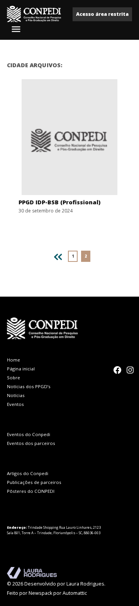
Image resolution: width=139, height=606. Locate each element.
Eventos (15, 404)
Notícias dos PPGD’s (29, 386)
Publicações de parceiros (34, 482)
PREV (56, 255)
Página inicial (21, 369)
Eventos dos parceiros (31, 443)
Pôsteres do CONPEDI (30, 491)
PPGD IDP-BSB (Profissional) (59, 202)
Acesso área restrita (102, 14)
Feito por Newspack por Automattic (47, 593)
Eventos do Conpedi (28, 434)
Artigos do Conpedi (27, 473)
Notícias (16, 395)
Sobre (13, 377)
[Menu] (17, 29)
